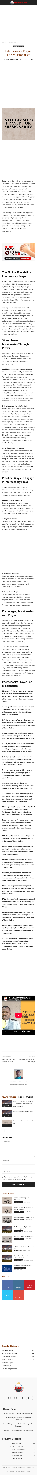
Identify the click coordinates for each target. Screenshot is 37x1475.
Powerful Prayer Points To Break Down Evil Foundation (18, 1419)
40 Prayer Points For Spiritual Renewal (8, 1060)
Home (4, 42)
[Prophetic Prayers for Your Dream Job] (7, 1248)
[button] (3, 2)
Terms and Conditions (18, 1467)
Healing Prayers (19, 1202)
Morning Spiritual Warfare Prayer (24, 1217)
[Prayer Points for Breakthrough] (7, 1268)
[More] (28, 65)
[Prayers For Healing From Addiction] (7, 1200)
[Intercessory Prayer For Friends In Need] (7, 1123)
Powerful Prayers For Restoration (24, 1236)
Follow (18, 1280)
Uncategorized (18, 1250)
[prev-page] (3, 1130)
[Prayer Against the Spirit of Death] (7, 1113)
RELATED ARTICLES (9, 1097)
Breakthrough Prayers (20, 1268)
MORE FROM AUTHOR (25, 1097)
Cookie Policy (30, 1467)
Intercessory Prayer (13, 42)
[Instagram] (12, 1398)
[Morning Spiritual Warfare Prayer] (7, 1219)
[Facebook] (9, 65)
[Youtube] (30, 1398)
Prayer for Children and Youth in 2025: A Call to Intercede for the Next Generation (23, 1104)
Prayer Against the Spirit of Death (23, 1111)
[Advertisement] (18, 89)
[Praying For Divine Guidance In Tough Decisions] (7, 1210)
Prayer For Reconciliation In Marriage (27, 1060)
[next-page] (6, 1130)
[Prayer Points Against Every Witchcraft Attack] (7, 1258)
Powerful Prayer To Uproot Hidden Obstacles (18, 1413)
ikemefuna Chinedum (12, 59)
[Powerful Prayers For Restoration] (7, 1239)
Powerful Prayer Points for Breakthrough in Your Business (18, 1425)
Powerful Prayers (19, 1211)
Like (7, 1280)
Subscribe (18, 1290)
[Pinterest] (18, 65)
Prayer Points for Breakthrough (23, 1265)
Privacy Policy (6, 1467)
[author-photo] (18, 1079)
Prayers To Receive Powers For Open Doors (18, 1430)
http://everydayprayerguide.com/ (18, 1084)
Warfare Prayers (19, 1231)
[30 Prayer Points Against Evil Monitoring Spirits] (7, 1229)
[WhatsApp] (23, 65)
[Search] (34, 2)
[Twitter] (14, 65)
